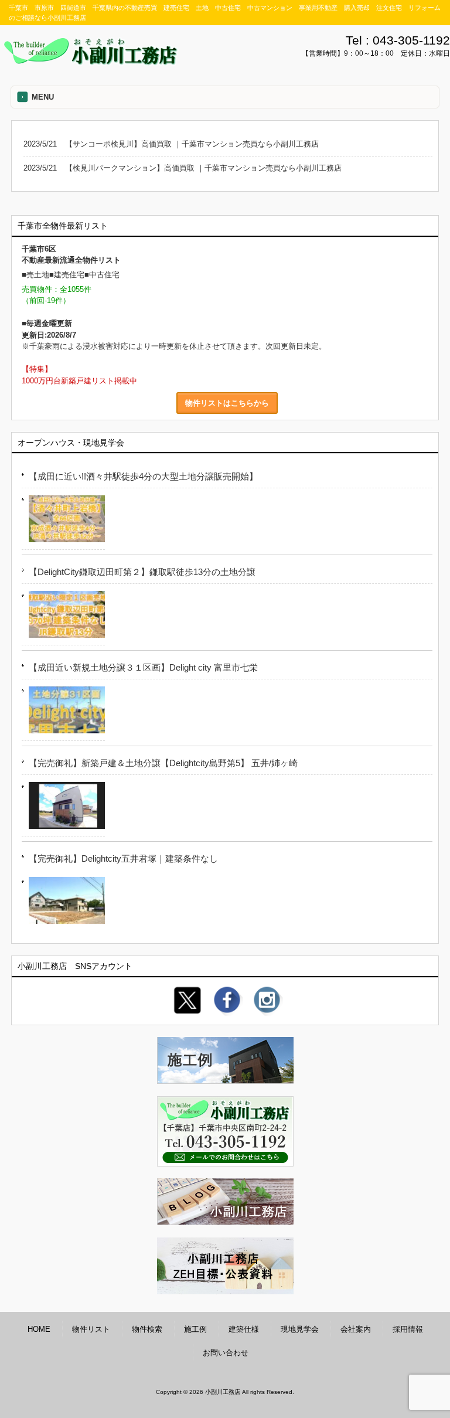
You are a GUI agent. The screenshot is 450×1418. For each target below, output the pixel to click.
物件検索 (147, 1329)
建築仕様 (244, 1329)
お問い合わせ (225, 1352)
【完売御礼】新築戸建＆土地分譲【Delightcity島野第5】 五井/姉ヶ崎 (163, 763)
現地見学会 (300, 1329)
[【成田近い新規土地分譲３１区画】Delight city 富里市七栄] (63, 712)
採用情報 (408, 1329)
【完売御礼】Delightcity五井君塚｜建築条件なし (123, 858)
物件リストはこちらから (227, 403)
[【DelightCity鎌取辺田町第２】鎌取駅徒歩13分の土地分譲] (63, 616)
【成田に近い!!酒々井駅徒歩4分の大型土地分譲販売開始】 (143, 476)
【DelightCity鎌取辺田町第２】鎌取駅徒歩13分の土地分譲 (142, 572)
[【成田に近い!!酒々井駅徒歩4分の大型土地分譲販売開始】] (63, 520)
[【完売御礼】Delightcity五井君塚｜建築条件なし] (63, 902)
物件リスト (91, 1329)
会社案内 (355, 1329)
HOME (39, 1329)
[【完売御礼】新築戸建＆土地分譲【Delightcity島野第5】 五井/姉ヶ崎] (63, 807)
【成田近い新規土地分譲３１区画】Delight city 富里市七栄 (143, 667)
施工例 (195, 1329)
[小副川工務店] (91, 62)
